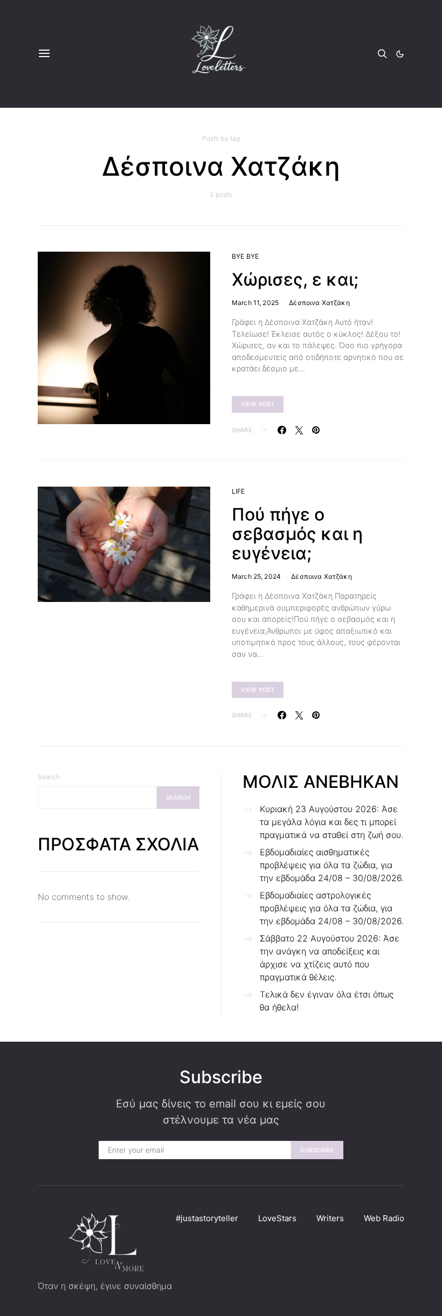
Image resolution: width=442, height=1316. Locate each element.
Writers (330, 1218)
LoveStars (277, 1218)
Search (49, 777)
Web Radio (384, 1218)
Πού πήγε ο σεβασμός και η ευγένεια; (297, 534)
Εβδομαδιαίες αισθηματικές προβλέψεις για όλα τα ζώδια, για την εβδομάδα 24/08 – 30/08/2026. (332, 865)
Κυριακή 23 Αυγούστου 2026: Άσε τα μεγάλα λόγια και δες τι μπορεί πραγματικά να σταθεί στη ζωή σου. (331, 822)
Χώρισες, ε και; (295, 279)
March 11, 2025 (255, 303)
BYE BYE (245, 256)
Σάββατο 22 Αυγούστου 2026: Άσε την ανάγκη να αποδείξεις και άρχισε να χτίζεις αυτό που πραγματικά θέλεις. (329, 957)
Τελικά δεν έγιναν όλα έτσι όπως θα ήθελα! (326, 1001)
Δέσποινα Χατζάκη (319, 303)
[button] (400, 54)
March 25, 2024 (256, 576)
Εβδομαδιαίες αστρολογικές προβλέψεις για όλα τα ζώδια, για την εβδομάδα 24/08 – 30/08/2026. (332, 908)
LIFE (238, 491)
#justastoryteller (207, 1218)
